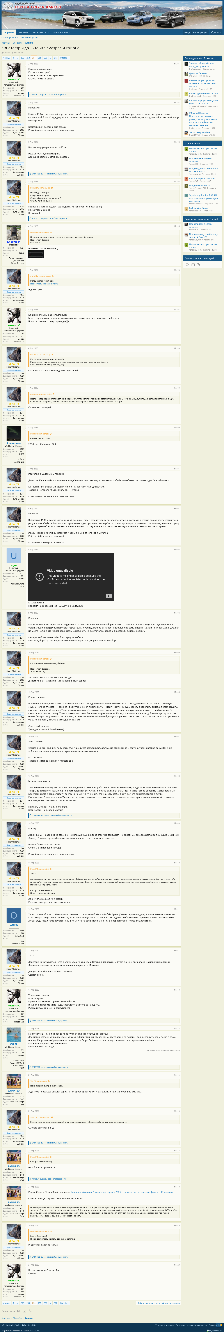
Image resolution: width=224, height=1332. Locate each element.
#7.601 (177, 468)
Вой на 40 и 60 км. (199, 208)
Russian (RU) (30, 1325)
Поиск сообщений (28, 37)
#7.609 (177, 823)
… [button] (17, 57)
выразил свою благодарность (49, 94)
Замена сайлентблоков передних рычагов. (201, 65)
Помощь (213, 1325)
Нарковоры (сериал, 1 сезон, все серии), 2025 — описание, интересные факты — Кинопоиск (122, 1191)
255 (39, 57)
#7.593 (177, 142)
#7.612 (177, 950)
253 (28, 57)
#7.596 (177, 270)
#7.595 (177, 226)
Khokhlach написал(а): (40, 276)
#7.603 (177, 549)
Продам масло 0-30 (199, 185)
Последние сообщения (199, 58)
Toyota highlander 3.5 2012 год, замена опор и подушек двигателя (204, 198)
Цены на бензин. (198, 73)
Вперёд (63, 57)
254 (34, 57)
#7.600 (177, 427)
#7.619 (177, 1225)
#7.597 (177, 309)
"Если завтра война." (200, 132)
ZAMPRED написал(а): (40, 1117)
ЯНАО (21, 454)
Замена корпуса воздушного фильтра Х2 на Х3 (204, 102)
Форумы (9, 32)
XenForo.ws (34, 1331)
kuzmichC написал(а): (40, 187)
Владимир (19, 935)
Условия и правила (164, 1325)
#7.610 (177, 862)
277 (55, 57)
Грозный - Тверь (17, 1101)
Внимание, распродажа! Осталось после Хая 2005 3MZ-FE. (202, 83)
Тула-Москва (18, 132)
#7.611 (177, 909)
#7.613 (177, 990)
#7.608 (177, 776)
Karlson (6, 52)
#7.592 (177, 102)
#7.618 (177, 1186)
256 (45, 57)
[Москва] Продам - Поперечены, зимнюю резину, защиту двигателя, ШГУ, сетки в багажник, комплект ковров (203, 119)
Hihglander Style (12, 1325)
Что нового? (39, 32)
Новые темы (192, 143)
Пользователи (60, 32)
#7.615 (177, 1075)
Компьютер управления (202, 178)
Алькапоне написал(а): (41, 394)
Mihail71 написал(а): (39, 232)
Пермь (21, 253)
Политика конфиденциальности (191, 1325)
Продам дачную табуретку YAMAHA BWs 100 (203, 170)
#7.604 (177, 613)
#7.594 (177, 181)
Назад (7, 57)
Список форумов (10, 37)
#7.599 (177, 388)
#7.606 (177, 692)
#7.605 (177, 652)
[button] (48, 32)
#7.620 (177, 1265)
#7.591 (177, 63)
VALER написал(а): (38, 1081)
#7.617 (177, 1150)
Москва (21, 93)
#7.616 (177, 1111)
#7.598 (177, 348)
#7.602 (177, 508)
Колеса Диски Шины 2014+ (203, 93)
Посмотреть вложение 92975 (44, 283)
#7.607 (177, 736)
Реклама (23, 32)
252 (22, 57)
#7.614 (177, 1028)
